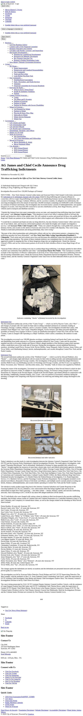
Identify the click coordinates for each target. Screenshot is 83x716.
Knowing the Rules (16, 88)
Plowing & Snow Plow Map (23, 113)
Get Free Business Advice (18, 45)
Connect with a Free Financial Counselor (24, 47)
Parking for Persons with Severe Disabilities (29, 105)
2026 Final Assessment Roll (20, 697)
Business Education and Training (21, 49)
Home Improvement (21, 68)
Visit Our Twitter (11, 673)
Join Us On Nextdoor (12, 681)
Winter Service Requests (22, 117)
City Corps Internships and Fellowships (27, 138)
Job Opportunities (20, 136)
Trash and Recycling (21, 74)
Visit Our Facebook (12, 671)
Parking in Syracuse (20, 101)
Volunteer (17, 84)
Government (9, 121)
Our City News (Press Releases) (16, 610)
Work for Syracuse (16, 134)
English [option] (20, 33)
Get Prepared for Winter (22, 109)
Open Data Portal (11, 701)
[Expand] (12, 43)
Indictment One (6, 322)
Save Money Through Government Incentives (25, 62)
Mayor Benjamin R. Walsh (23, 142)
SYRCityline (9, 704)
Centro (16, 97)
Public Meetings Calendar (14, 703)
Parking (16, 93)
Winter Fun (18, 119)
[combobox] (12, 29)
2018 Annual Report (21, 152)
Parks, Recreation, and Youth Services (27, 82)
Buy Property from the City (23, 58)
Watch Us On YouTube (13, 677)
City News (9, 699)
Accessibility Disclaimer (57, 710)
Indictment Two (6, 355)
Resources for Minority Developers (26, 56)
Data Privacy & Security (9, 710)
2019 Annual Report (21, 150)
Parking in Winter (20, 103)
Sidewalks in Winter (21, 115)
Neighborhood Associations (23, 80)
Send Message (6, 654)
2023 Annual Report (21, 148)
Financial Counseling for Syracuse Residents (29, 86)
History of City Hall (16, 132)
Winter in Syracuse (16, 107)
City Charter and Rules (17, 123)
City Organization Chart (18, 125)
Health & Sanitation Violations (24, 91)
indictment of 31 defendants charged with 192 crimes (21, 197)
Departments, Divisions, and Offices (22, 130)
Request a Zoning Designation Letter (26, 60)
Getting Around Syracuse (18, 95)
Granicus (31, 714)
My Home (13, 66)
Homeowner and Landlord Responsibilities (28, 70)
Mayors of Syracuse (16, 140)
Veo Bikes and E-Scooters (23, 99)
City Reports (14, 146)
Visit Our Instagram (12, 675)
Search (3, 156)
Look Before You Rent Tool (23, 76)
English (20, 25)
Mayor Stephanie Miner (22, 144)
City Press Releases (13, 158)
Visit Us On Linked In (12, 679)
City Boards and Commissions (20, 129)
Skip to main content (8, 2)
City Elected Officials (17, 127)
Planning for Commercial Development (27, 54)
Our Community (19, 72)
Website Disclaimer (41, 710)
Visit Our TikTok (11, 683)
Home (3, 158)
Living (7, 64)
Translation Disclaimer (26, 710)
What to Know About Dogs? (24, 90)
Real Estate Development (18, 52)
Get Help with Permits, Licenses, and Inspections (26, 50)
